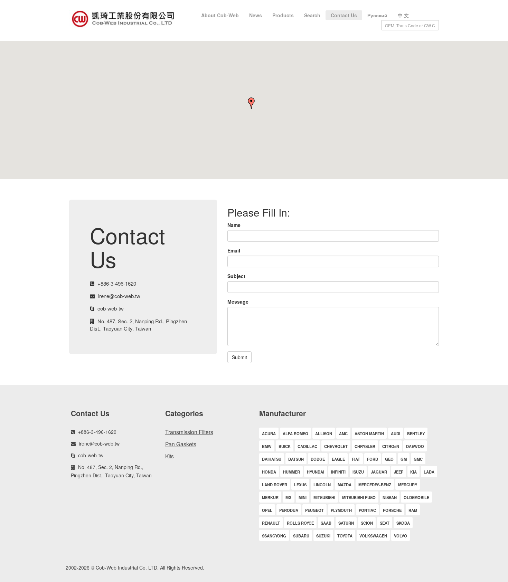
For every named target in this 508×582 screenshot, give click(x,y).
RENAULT (271, 523)
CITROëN (390, 446)
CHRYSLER (365, 446)
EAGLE (338, 459)
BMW (267, 446)
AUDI (395, 433)
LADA (429, 472)
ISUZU (358, 472)
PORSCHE (392, 510)
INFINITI (338, 472)
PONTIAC (367, 510)
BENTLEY (416, 433)
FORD (372, 459)
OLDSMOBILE (416, 497)
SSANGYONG (274, 535)
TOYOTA (344, 535)
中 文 (403, 15)
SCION (367, 523)
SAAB (326, 523)
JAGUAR (379, 472)
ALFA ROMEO (295, 433)
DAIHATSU (271, 459)
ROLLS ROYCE (300, 523)
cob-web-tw (110, 308)
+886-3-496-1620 (116, 283)
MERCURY (407, 484)
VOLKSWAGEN (373, 535)
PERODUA (288, 510)
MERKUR (270, 497)
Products (283, 15)
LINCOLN (322, 484)
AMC (343, 433)
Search (312, 15)
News (255, 15)
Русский (377, 15)
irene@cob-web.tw (119, 295)
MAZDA (344, 484)
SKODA (403, 523)
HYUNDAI (315, 472)
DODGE (318, 459)
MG (288, 497)
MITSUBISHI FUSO (359, 497)
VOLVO (400, 535)
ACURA (269, 433)
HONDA (269, 472)
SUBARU (301, 535)
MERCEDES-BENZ (374, 484)
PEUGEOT (314, 510)
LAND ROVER (274, 484)
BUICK (285, 446)
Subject (236, 276)
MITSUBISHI (324, 497)
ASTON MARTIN (369, 433)
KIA (413, 472)
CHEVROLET (336, 446)
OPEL (267, 510)
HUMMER (291, 472)
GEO (389, 459)
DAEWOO (415, 446)
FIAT (356, 459)
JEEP (398, 472)
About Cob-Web (220, 15)
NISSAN (390, 497)
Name (234, 224)
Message (237, 301)
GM (404, 459)
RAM (412, 510)
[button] (254, 103)
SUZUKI (323, 535)
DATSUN (296, 459)
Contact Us (344, 15)
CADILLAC (307, 446)
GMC (418, 459)
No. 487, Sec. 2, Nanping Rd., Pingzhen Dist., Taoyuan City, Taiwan (138, 324)
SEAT (384, 523)
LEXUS (300, 484)
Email (233, 250)
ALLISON (323, 433)
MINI (303, 497)
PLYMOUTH (341, 510)
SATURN (346, 523)
